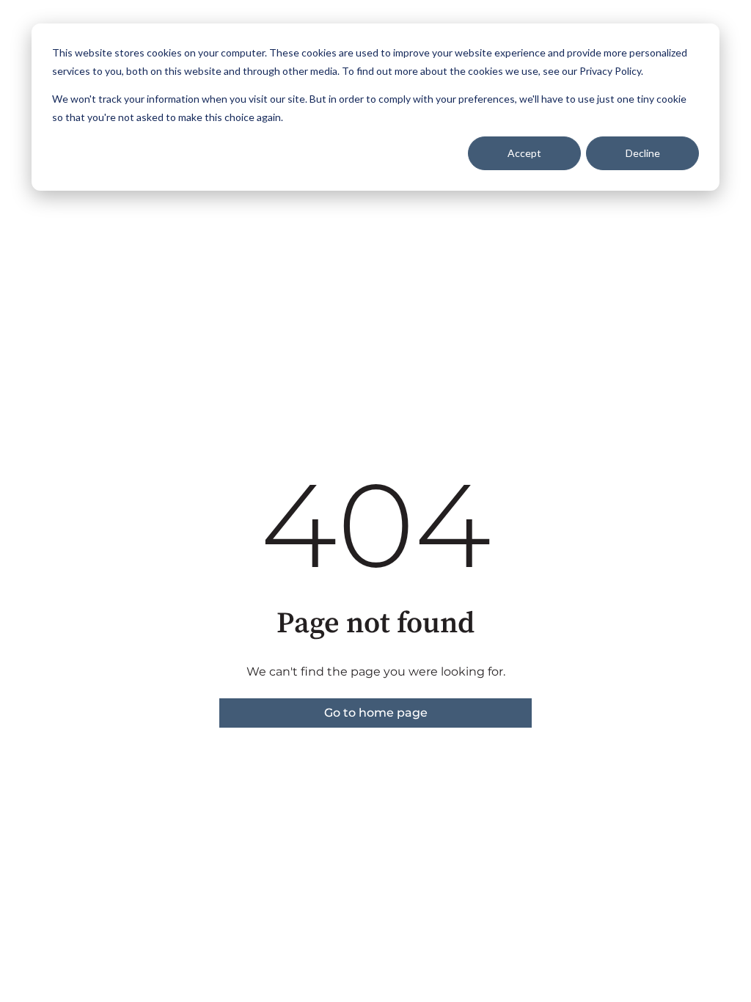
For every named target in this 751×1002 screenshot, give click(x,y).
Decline (643, 153)
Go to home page (376, 713)
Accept (524, 153)
